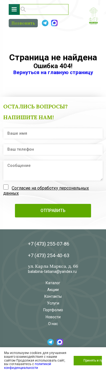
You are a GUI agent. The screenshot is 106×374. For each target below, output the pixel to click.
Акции (53, 289)
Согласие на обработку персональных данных (46, 191)
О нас (53, 324)
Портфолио (53, 310)
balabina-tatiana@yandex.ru (52, 271)
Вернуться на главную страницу (53, 72)
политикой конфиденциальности (27, 366)
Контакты (53, 296)
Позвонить (23, 23)
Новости (53, 317)
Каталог (53, 283)
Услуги (53, 303)
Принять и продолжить (92, 360)
